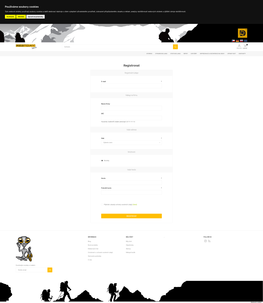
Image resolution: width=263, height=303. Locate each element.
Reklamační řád (93, 249)
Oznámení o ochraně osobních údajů (100, 252)
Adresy (128, 249)
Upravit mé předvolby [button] (35, 17)
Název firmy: (105, 104)
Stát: (102, 138)
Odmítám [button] (21, 17)
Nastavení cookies (256, 302)
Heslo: (103, 178)
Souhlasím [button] (10, 17)
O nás (90, 260)
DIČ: (102, 114)
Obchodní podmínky (94, 256)
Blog (89, 241)
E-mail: (103, 81)
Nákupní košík (130, 252)
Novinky (106, 160)
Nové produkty (93, 245)
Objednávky (130, 245)
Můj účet (239, 48)
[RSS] (209, 241)
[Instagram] (205, 241)
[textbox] (117, 46)
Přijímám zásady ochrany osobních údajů (118, 204)
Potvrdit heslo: (106, 188)
